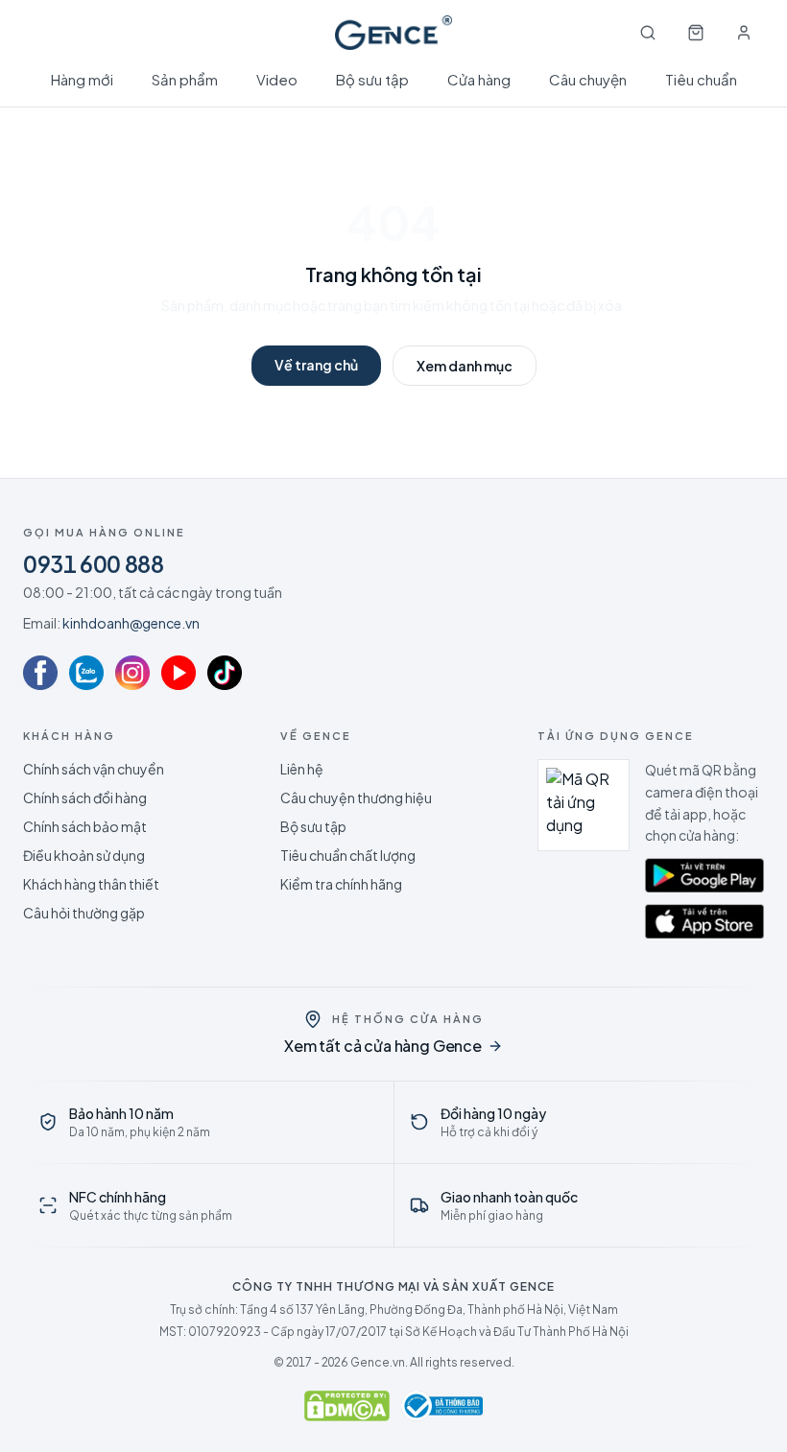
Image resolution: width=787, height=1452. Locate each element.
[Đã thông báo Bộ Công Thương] (441, 1406)
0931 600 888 (93, 563)
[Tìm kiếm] (648, 32)
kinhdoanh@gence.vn (131, 622)
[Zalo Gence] (86, 672)
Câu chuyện (588, 79)
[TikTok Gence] (224, 672)
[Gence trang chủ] (393, 32)
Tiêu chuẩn (701, 79)
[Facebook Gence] (40, 672)
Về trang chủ (316, 364)
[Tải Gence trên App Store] (704, 921)
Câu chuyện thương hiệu (356, 797)
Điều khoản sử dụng (84, 855)
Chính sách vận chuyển (93, 768)
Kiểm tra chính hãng (341, 884)
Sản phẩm (185, 79)
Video (277, 79)
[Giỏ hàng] (696, 32)
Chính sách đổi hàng (85, 797)
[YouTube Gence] (178, 672)
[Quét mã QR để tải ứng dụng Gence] (583, 805)
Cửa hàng (479, 79)
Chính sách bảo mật (85, 826)
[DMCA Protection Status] (347, 1406)
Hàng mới (82, 79)
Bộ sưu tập (372, 79)
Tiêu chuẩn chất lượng (348, 855)
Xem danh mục (465, 365)
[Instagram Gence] (132, 672)
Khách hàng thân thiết (91, 884)
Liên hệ (301, 768)
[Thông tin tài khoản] (744, 32)
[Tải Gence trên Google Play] (704, 875)
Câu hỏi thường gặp (84, 912)
